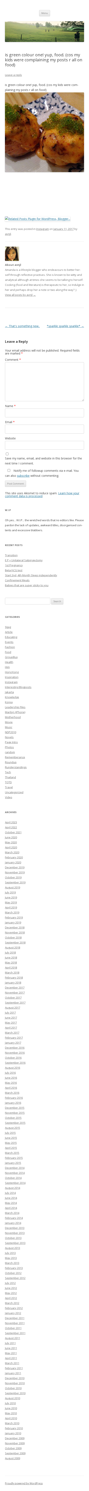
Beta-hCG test (13, 570)
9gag (8, 627)
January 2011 (13, 1373)
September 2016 (15, 1063)
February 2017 (14, 1037)
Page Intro (11, 742)
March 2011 (12, 1363)
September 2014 (15, 1183)
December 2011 (14, 1318)
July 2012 (10, 1283)
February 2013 (14, 1268)
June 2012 (11, 1288)
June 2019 (11, 897)
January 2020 (13, 862)
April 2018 (11, 967)
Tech (8, 772)
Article (9, 632)
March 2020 (12, 852)
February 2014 (14, 1218)
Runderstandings (16, 767)
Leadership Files (15, 707)
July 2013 (10, 1253)
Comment (13, 360)
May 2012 (11, 1293)
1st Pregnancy (14, 565)
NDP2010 (10, 732)
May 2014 (11, 1203)
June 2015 (11, 1138)
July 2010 (10, 1403)
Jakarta (9, 692)
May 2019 (11, 902)
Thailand (10, 777)
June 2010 (11, 1408)
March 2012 (12, 1303)
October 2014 (13, 1178)
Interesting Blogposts (18, 687)
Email (10, 422)
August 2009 (12, 1458)
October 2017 (13, 997)
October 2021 (13, 832)
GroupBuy (11, 657)
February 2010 (14, 1428)
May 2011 (11, 1353)
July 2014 (10, 1193)
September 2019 (15, 882)
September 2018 (15, 942)
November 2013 (15, 1233)
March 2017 (12, 1032)
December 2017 (14, 987)
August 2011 (12, 1338)
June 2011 (11, 1348)
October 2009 (13, 1448)
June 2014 (11, 1198)
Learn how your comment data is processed (42, 494)
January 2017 (13, 1042)
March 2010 (12, 1423)
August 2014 (12, 1188)
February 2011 (14, 1368)
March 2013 (12, 1263)
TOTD (8, 782)
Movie (9, 722)
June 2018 (11, 957)
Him (7, 667)
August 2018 (12, 947)
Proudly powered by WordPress (24, 1483)
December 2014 (14, 1168)
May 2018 (11, 962)
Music (8, 727)
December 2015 (14, 1108)
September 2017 (15, 1002)
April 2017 (11, 1027)
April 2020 (11, 847)
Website (10, 438)
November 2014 (15, 1173)
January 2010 (13, 1433)
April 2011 (11, 1358)
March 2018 (12, 972)
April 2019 (11, 907)
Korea (9, 702)
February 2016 (14, 1098)
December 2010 (14, 1378)
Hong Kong (12, 672)
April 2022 (11, 827)
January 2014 (13, 1223)
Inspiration (11, 677)
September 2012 (15, 1278)
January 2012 (13, 1313)
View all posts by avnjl (20, 295)
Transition (11, 555)
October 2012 (13, 1273)
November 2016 (15, 1053)
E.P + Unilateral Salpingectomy (24, 560)
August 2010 (12, 1398)
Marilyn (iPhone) (15, 712)
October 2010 (13, 1388)
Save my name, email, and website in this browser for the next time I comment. (43, 460)
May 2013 (11, 1258)
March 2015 (12, 1153)
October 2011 (13, 1328)
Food (8, 652)
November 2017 (15, 992)
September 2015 (15, 1123)
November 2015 (15, 1113)
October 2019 (13, 877)
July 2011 (10, 1343)
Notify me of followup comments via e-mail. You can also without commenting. (42, 473)
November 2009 (15, 1443)
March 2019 (12, 912)
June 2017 (11, 1017)
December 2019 (14, 867)
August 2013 (12, 1248)
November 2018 (15, 932)
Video (8, 797)
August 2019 (12, 887)
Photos (9, 747)
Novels (9, 737)
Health (9, 662)
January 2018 (13, 982)
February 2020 (14, 857)
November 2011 (15, 1323)
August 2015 (12, 1128)
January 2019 (13, 922)
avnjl (8, 234)
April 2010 (11, 1418)
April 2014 (11, 1208)
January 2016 (13, 1103)
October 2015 (13, 1118)
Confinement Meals (17, 580)
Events (9, 642)
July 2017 (10, 1012)
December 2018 (14, 927)
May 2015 (11, 1143)
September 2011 (15, 1333)
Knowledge (12, 697)
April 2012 (11, 1298)
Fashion (10, 647)
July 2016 (10, 1073)
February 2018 (14, 977)
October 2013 (13, 1238)
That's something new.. (22, 326)
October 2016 (13, 1058)
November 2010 (15, 1383)
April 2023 (11, 822)
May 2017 (11, 1022)
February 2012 (14, 1308)
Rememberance (15, 757)
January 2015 (13, 1163)
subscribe (23, 476)
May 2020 (11, 842)
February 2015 (14, 1158)
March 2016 (12, 1093)
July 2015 (10, 1133)
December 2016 (14, 1048)
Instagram (42, 229)
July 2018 (10, 952)
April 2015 (11, 1148)
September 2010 (15, 1393)
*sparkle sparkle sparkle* (65, 326)
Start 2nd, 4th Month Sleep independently (31, 575)
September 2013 (15, 1243)
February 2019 (14, 917)
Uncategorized (14, 792)
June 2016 (11, 1078)
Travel (9, 787)
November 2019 (15, 872)
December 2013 (14, 1228)
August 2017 (12, 1007)
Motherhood (13, 717)
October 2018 (13, 937)
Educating (11, 637)
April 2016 (11, 1088)
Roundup (11, 762)
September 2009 (15, 1453)
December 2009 (14, 1438)
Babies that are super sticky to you (26, 585)
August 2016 (12, 1068)
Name (10, 406)
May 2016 (11, 1083)
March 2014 (12, 1213)
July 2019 (10, 892)
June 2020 (11, 837)
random (10, 752)
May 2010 (11, 1413)
